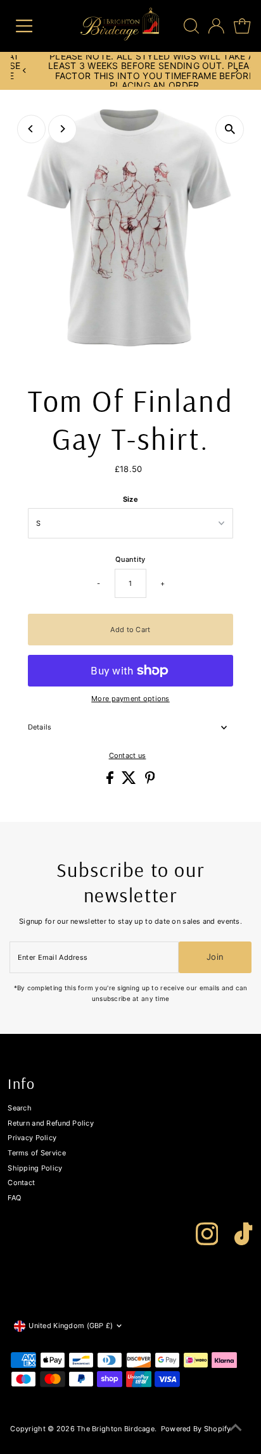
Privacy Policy (32, 1137)
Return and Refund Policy (51, 1123)
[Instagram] (207, 1234)
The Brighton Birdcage (116, 1428)
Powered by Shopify (196, 1428)
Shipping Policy (35, 1168)
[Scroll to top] (235, 1428)
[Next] (236, 70)
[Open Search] (191, 26)
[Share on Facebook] (110, 781)
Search (20, 1107)
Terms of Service (36, 1152)
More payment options (130, 698)
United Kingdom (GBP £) (71, 1325)
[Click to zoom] (229, 129)
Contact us (127, 755)
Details (40, 727)
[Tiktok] (243, 1234)
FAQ (14, 1197)
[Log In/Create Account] (216, 26)
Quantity (130, 559)
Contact (21, 1182)
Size (130, 499)
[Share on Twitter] (130, 781)
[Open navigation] (33, 26)
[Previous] (25, 70)
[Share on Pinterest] (150, 781)
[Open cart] (242, 26)
